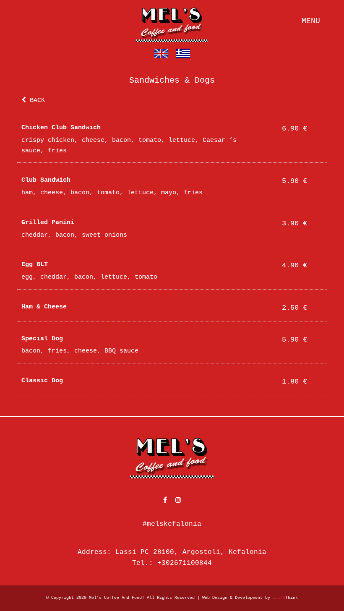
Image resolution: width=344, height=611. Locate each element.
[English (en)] (161, 53)
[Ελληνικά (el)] (183, 53)
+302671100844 (184, 563)
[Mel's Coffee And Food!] (172, 23)
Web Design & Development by (250, 597)
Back (35, 100)
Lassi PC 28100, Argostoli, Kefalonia (190, 552)
